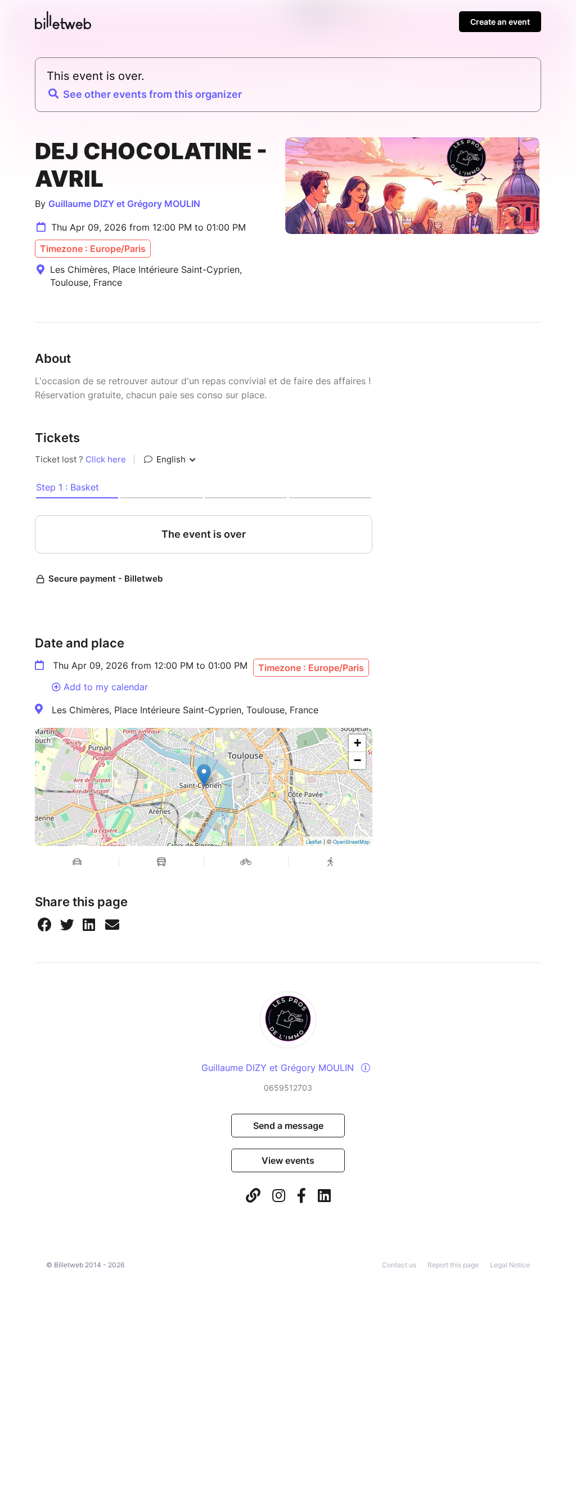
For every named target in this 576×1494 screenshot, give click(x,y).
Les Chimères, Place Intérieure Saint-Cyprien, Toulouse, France (185, 710)
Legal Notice (510, 1265)
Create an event (500, 21)
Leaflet (314, 841)
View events (288, 1160)
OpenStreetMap (351, 841)
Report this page (453, 1265)
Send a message (288, 1125)
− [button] (357, 760)
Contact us (399, 1265)
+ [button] (357, 743)
